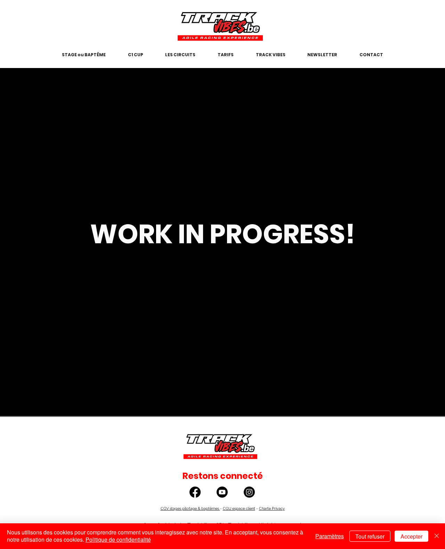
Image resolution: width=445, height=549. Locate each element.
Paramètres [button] (329, 536)
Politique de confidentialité (118, 539)
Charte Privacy (272, 508)
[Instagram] (249, 492)
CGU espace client (239, 508)
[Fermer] (436, 536)
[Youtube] (222, 492)
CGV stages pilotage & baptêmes (190, 508)
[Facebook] (195, 492)
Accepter (411, 536)
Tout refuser (370, 536)
